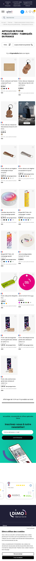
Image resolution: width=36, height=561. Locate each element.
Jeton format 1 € (26, 296)
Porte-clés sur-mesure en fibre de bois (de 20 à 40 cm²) (26, 83)
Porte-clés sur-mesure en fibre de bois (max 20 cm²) (9, 127)
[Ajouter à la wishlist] (15, 59)
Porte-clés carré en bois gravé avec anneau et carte (8, 381)
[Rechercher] (4, 17)
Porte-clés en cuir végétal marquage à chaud (9, 170)
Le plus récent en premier (22, 45)
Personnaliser (18, 554)
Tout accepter (18, 557)
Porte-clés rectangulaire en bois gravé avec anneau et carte (9, 340)
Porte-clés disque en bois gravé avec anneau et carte (26, 340)
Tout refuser (31, 528)
